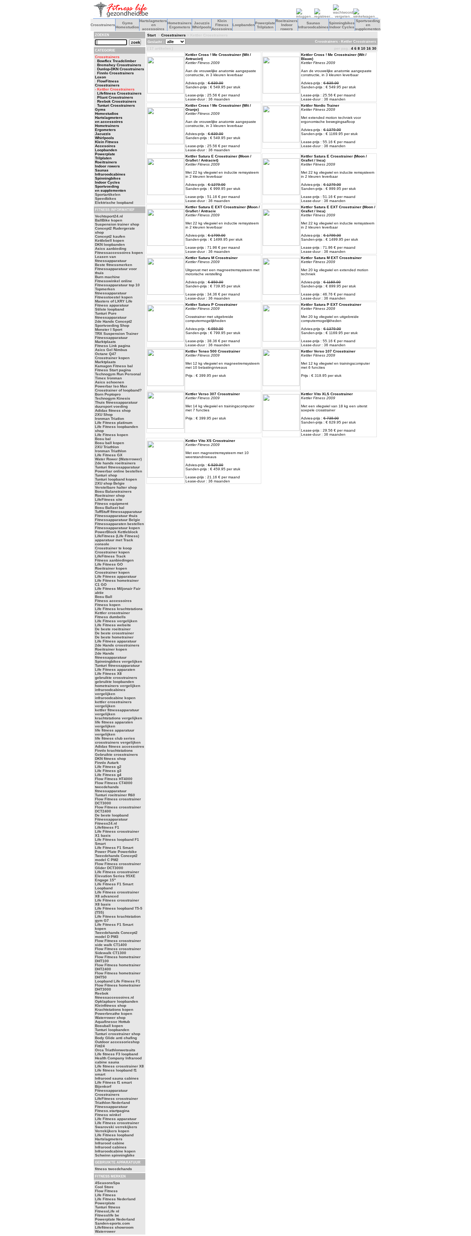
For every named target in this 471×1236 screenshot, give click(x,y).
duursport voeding (111, 406)
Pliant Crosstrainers (115, 97)
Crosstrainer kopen (112, 552)
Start (151, 35)
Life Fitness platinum (113, 423)
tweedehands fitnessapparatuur (111, 789)
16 (368, 48)
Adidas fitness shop (113, 410)
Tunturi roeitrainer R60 (115, 795)
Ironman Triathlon (110, 451)
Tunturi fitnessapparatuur (117, 467)
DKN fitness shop (110, 759)
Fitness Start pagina (113, 370)
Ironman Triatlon (109, 419)
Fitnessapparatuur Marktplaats (111, 340)
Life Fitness (105, 1195)
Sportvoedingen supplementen (367, 25)
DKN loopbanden (110, 244)
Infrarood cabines (111, 1147)
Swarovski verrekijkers (116, 1127)
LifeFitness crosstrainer (116, 1099)
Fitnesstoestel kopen (113, 297)
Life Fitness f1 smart (113, 1082)
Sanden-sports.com (112, 1223)
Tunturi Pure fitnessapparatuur (111, 315)
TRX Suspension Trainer (116, 334)
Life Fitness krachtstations (119, 609)
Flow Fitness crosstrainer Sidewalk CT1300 (118, 951)
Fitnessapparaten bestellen (119, 524)
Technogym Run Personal (118, 374)
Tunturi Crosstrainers (116, 105)
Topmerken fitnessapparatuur (111, 291)
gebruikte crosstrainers (116, 678)
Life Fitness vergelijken (116, 621)
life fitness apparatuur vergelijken (114, 732)
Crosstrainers (103, 25)
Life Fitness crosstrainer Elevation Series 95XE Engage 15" (117, 876)
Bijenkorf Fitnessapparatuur (111, 1088)
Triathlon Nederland (112, 1103)
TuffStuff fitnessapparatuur (118, 512)
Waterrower (105, 1231)
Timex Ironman (108, 378)
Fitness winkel (108, 1115)
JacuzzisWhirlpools (201, 25)
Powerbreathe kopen (113, 1014)
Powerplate (105, 1203)
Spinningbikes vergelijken (118, 661)
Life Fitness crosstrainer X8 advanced (117, 894)
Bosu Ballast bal (109, 508)
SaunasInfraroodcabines (313, 25)
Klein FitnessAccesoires (222, 25)
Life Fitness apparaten (115, 669)
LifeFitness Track (110, 556)
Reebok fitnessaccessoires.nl (114, 995)
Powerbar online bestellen (118, 471)
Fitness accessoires (113, 601)
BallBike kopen (108, 220)
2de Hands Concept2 (113, 321)
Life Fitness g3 (108, 771)
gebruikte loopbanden (114, 682)
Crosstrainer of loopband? (118, 390)
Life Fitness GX (109, 455)
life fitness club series (115, 738)
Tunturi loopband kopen (116, 479)
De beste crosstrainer (114, 633)
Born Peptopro (108, 394)
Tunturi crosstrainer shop (117, 1034)
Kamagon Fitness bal (114, 366)
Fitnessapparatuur (111, 1107)
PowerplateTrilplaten (265, 25)
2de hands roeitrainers (115, 463)
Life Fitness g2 (108, 767)
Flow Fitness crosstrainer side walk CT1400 (118, 943)
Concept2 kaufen (110, 236)
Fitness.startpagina (112, 1111)
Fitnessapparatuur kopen (117, 528)
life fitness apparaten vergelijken (114, 724)
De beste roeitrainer (113, 629)
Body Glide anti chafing (116, 1038)
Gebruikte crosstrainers (116, 754)
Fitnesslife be (107, 1215)
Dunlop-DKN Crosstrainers (120, 69)
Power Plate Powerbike (116, 852)
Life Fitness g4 (108, 775)
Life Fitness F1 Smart (114, 848)
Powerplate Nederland (115, 1219)
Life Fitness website (113, 625)
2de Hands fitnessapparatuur (111, 655)
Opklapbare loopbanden (116, 1001)
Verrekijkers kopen (112, 1131)
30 (374, 48)
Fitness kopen (107, 605)
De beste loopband (111, 815)
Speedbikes (105, 198)
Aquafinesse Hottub (112, 1022)
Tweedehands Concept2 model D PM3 (116, 935)
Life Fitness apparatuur (116, 576)
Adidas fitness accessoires (119, 746)
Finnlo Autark (107, 763)
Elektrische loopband (114, 203)
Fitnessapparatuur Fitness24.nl (111, 821)
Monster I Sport (108, 329)
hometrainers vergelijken (117, 686)
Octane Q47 (105, 354)
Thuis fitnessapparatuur (116, 402)
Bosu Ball (103, 597)
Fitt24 (100, 1046)
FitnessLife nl (107, 1211)
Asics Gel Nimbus (111, 350)
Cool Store (104, 1187)
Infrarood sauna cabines (117, 1078)
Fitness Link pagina (112, 346)
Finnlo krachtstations (114, 750)
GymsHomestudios (127, 25)
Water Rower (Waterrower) (118, 459)
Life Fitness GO (109, 564)
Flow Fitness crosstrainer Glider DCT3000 (118, 866)
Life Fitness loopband (114, 1135)
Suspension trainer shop (117, 224)
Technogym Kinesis (112, 398)
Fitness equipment (111, 504)
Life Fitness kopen (111, 435)
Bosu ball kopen (109, 443)
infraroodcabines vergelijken (110, 692)
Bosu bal (103, 439)
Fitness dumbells (110, 617)
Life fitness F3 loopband (116, 1054)
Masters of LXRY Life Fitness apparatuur (113, 303)
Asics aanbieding (110, 249)
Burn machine (107, 277)
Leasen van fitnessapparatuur (111, 259)
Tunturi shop (106, 475)
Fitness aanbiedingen (114, 560)
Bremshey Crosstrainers (119, 65)
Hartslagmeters (109, 1139)
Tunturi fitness (107, 1207)
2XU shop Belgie (110, 483)
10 (363, 48)
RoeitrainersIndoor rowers (287, 25)
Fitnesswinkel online (113, 281)
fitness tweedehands (113, 1169)
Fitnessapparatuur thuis (116, 516)
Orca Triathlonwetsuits (115, 1050)
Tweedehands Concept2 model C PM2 (116, 858)
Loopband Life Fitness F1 (117, 981)
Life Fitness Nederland (115, 1199)
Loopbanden (244, 25)
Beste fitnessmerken (113, 265)
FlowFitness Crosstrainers (107, 83)
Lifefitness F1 (107, 827)
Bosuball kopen (109, 1026)
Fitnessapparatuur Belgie (117, 520)
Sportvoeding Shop (112, 325)
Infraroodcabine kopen (115, 1151)
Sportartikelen (107, 194)
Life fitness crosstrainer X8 (119, 1066)
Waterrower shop (110, 1018)
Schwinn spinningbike (115, 1155)
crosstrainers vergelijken (118, 742)
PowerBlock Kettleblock (116, 532)
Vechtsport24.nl (109, 216)
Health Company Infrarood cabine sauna (118, 1060)
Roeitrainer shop (110, 495)
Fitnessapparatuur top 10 (117, 285)
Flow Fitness (106, 1191)
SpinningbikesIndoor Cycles (342, 25)
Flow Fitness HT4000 (113, 779)
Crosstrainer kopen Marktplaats (112, 360)
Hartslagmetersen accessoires (153, 25)
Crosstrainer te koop (113, 548)
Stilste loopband (109, 309)
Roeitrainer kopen (111, 568)
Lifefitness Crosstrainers (119, 93)
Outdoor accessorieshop (117, 1042)
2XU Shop (104, 414)
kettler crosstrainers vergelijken (113, 704)
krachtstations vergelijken (118, 718)
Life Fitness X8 (108, 674)
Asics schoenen (109, 382)
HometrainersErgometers (179, 25)
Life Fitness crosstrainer (117, 1123)
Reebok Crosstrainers (117, 101)
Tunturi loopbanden (112, 1030)
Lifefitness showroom (114, 1227)
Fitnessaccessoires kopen (119, 253)
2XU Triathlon (107, 447)
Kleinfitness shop (110, 1005)
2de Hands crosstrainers (117, 645)
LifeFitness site (109, 499)
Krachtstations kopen (114, 1009)
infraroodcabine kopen (115, 698)
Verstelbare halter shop (116, 487)
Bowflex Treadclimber (116, 61)
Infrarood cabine (109, 1143)
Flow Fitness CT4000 (113, 783)
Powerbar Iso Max (111, 386)
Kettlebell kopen (109, 240)
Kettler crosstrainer (112, 613)
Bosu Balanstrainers (113, 491)
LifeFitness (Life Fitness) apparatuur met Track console (117, 540)
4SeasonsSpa (107, 1183)
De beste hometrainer (114, 637)
